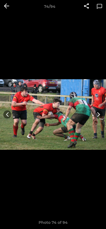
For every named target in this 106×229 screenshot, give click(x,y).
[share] (86, 6)
